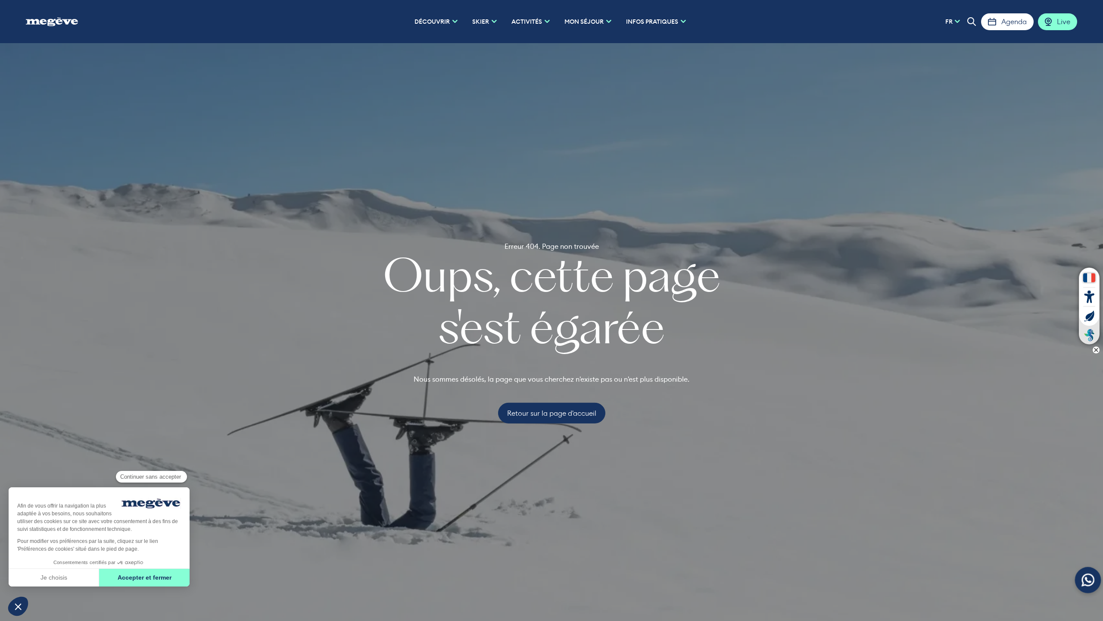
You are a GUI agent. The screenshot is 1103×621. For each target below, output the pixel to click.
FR (949, 22)
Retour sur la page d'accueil (551, 413)
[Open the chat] (1088, 580)
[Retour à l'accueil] (52, 21)
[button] (971, 21)
